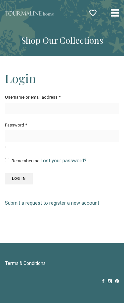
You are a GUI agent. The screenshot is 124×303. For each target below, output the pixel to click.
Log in (19, 179)
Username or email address (33, 97)
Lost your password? (63, 161)
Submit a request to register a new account (52, 203)
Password (16, 125)
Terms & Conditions (25, 263)
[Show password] (5, 147)
